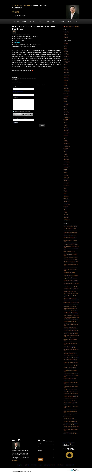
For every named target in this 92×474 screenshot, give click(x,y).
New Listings (66, 34)
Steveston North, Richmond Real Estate (71, 391)
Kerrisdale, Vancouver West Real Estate (71, 314)
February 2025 (66, 70)
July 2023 (65, 98)
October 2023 (66, 93)
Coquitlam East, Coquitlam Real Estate (71, 259)
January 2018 (66, 178)
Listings (16, 21)
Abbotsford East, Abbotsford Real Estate (71, 225)
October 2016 (66, 203)
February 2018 (66, 177)
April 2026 (65, 49)
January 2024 (66, 88)
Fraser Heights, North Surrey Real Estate (71, 288)
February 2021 (66, 128)
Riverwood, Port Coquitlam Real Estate (71, 362)
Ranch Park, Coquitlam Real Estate (70, 353)
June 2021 (65, 122)
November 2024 (66, 75)
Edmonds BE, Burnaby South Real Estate (71, 281)
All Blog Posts (66, 31)
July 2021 (65, 120)
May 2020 (65, 140)
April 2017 (65, 193)
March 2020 (66, 141)
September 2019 (67, 146)
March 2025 (66, 69)
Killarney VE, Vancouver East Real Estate (71, 315)
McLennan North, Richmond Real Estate (71, 330)
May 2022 (65, 109)
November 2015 (66, 220)
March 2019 (66, 156)
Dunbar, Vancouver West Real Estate (70, 273)
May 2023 (65, 101)
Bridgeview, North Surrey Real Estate (70, 232)
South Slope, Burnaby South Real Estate (71, 385)
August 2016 (66, 206)
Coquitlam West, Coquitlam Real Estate (71, 261)
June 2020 (65, 138)
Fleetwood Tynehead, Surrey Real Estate (71, 286)
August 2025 (66, 62)
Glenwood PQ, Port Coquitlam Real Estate (71, 302)
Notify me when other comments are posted (22, 111)
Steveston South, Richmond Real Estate (71, 393)
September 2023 (67, 95)
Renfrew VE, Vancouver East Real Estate (71, 357)
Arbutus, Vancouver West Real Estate (70, 226)
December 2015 (66, 219)
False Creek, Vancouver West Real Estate (71, 285)
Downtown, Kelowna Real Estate (69, 272)
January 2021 (66, 130)
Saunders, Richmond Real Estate (70, 367)
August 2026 (66, 43)
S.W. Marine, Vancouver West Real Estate (71, 364)
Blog (39, 21)
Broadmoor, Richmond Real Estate (70, 237)
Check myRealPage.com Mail (18, 471)
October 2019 (66, 145)
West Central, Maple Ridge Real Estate (71, 423)
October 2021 (66, 116)
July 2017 (65, 188)
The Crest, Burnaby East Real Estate (70, 402)
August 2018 (66, 167)
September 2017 (67, 185)
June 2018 (65, 170)
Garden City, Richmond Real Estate (70, 298)
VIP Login (61, 21)
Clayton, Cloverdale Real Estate (69, 251)
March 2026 (66, 51)
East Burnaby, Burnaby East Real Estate (71, 277)
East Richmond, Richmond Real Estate (71, 280)
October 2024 (66, 77)
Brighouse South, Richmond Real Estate (71, 234)
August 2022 (66, 104)
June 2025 (65, 66)
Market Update (66, 32)
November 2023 (66, 91)
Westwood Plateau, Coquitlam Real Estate (71, 426)
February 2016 (66, 216)
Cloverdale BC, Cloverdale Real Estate (71, 253)
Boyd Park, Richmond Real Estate (70, 228)
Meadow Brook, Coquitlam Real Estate (71, 332)
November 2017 (66, 182)
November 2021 (66, 114)
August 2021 (66, 119)
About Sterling (72, 21)
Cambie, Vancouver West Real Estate (70, 238)
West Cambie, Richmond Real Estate (70, 421)
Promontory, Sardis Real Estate (69, 346)
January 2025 (66, 72)
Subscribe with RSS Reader (72, 26)
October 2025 (66, 59)
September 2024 (67, 78)
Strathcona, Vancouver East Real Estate (71, 396)
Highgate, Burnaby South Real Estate (70, 312)
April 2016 (65, 212)
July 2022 (65, 106)
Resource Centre (49, 21)
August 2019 (66, 148)
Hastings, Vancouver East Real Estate (70, 310)
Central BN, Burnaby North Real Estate (71, 244)
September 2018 (67, 166)
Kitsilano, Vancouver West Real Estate (70, 319)
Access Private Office (27, 471)
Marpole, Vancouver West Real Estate (70, 328)
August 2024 (66, 80)
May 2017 (65, 191)
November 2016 (66, 201)
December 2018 (66, 161)
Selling (32, 21)
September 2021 (67, 117)
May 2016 (65, 211)
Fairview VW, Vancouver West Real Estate (71, 283)
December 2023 (66, 90)
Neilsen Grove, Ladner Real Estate (70, 337)
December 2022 (66, 103)
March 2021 (66, 127)
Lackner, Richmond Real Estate (69, 323)
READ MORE (14, 460)
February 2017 (66, 196)
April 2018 (65, 174)
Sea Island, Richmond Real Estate (70, 369)
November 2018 (66, 162)
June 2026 (65, 46)
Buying (24, 21)
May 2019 (65, 153)
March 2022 (66, 111)
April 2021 (65, 125)
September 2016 (67, 204)
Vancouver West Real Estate (69, 418)
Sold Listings (66, 37)
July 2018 (65, 169)
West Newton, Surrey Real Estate (70, 424)
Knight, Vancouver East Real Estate (70, 321)
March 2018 (66, 175)
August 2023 (66, 96)
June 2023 (65, 99)
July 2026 (65, 45)
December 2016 (66, 199)
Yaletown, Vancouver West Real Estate (71, 433)
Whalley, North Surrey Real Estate (70, 428)
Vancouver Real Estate (68, 416)
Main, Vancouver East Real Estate (70, 327)
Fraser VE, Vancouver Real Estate (70, 291)
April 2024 (65, 85)
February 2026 (66, 53)
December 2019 (66, 143)
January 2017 (66, 198)
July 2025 (65, 64)
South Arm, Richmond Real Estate (70, 378)
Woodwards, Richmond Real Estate (70, 432)
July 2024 (65, 82)
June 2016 (65, 209)
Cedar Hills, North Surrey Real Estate (70, 243)
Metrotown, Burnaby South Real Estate (71, 333)
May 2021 (65, 124)
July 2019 (65, 149)
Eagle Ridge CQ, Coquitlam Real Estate (71, 275)
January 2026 (66, 54)
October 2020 (66, 133)
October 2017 (66, 183)
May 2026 (65, 48)
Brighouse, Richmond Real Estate (70, 235)
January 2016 (66, 217)
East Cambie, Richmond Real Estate (70, 278)
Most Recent (66, 41)
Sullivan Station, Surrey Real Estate (70, 400)
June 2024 (65, 83)
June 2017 (65, 190)
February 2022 (66, 112)
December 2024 (66, 74)
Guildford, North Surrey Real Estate (70, 306)
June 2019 (65, 151)
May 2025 (65, 67)
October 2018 (66, 164)
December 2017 (66, 180)
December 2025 (66, 56)
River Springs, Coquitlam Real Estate (70, 359)
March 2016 (66, 214)
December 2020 (66, 132)
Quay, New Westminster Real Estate (70, 347)
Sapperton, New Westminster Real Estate (71, 365)
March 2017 (66, 195)
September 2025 (67, 61)
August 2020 (66, 135)
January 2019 (66, 159)
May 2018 (65, 172)
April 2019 (65, 154)
